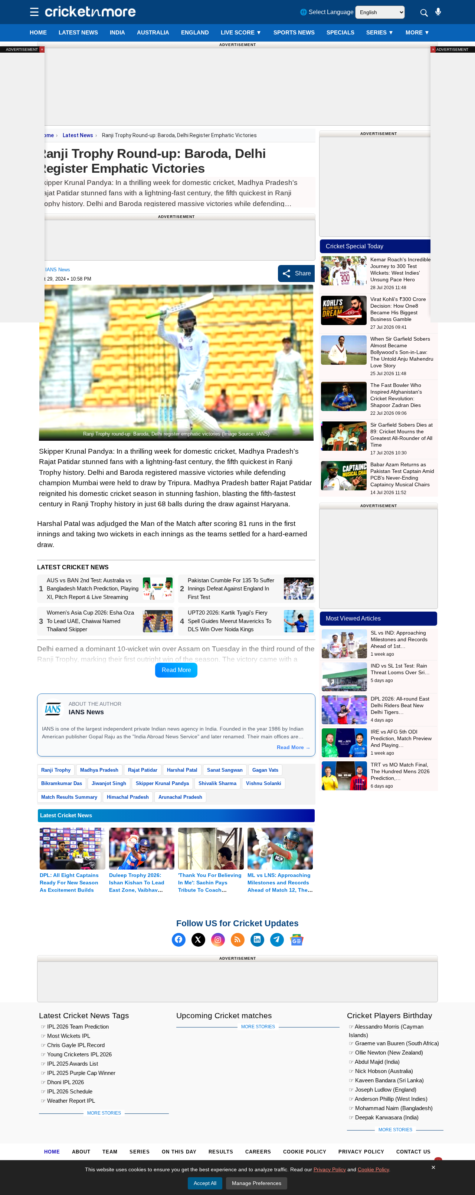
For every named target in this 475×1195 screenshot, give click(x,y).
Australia (153, 32)
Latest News (78, 135)
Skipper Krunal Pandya (162, 783)
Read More (176, 670)
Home (38, 32)
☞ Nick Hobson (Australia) (381, 1071)
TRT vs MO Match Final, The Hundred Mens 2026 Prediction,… (400, 771)
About (81, 1152)
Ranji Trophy (56, 770)
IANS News (57, 269)
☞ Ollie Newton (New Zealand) (386, 1052)
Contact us (413, 1152)
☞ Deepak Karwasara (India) (384, 1117)
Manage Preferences (256, 1183)
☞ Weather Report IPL (68, 1101)
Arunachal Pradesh (180, 797)
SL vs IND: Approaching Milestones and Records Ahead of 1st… (399, 639)
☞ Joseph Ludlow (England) (382, 1089)
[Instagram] (218, 940)
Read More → (294, 747)
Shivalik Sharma (217, 783)
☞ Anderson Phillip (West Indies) (388, 1099)
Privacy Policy (361, 1152)
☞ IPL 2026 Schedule (66, 1091)
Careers (258, 1152)
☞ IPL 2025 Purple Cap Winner (78, 1073)
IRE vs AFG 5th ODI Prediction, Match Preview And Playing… (401, 738)
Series (380, 32)
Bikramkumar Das (61, 783)
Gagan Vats (265, 770)
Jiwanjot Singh (109, 783)
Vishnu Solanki (263, 783)
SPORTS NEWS (294, 32)
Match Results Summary (69, 797)
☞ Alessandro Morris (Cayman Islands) (386, 1027)
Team (110, 1152)
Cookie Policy (305, 1152)
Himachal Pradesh (128, 797)
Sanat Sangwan (225, 770)
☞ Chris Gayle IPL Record (73, 1045)
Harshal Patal (182, 770)
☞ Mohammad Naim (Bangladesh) (391, 1108)
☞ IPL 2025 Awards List (69, 1063)
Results (221, 1152)
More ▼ (418, 32)
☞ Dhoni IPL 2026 (62, 1082)
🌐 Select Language (327, 12)
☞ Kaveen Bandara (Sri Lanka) (386, 1080)
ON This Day (179, 1152)
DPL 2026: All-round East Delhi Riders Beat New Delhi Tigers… (400, 705)
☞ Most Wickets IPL (65, 1036)
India (117, 32)
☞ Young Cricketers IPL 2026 (76, 1054)
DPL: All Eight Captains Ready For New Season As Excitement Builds (69, 882)
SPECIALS (340, 32)
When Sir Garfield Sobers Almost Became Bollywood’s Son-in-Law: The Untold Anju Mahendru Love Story (401, 352)
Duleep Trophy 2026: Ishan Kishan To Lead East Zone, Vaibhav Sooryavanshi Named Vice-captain (136, 890)
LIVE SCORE (241, 32)
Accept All (205, 1183)
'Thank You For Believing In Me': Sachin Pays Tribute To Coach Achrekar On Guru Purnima (210, 890)
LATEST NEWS (78, 32)
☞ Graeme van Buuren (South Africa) (394, 1043)
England (195, 32)
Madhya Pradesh (99, 770)
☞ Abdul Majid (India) (374, 1062)
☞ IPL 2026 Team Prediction (75, 1026)
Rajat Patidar (142, 770)
